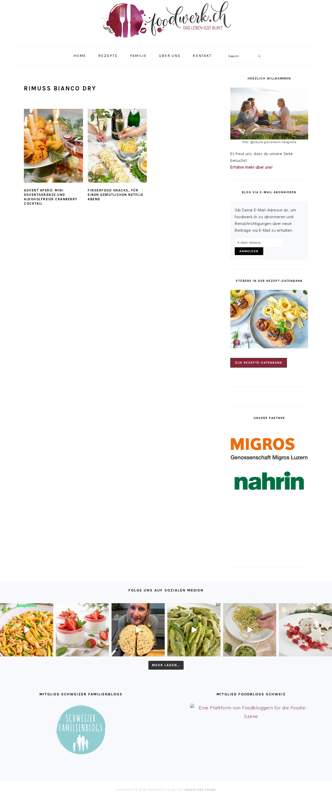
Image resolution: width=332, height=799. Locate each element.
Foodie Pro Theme (200, 789)
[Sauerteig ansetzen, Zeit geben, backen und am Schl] (138, 629)
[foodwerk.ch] (166, 40)
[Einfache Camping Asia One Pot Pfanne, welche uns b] (26, 629)
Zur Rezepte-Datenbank (258, 362)
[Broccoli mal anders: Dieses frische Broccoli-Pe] (249, 629)
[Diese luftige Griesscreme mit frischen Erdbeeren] (82, 629)
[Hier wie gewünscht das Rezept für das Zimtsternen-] (305, 629)
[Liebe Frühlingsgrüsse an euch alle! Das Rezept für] (193, 629)
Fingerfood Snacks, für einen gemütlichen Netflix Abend (116, 194)
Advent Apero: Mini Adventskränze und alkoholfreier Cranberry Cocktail (51, 196)
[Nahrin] (269, 480)
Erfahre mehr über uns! (251, 167)
